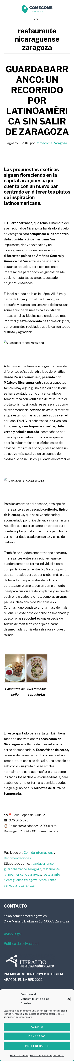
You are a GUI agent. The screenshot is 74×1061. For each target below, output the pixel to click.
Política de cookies (19, 1055)
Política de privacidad (41, 1055)
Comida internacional (39, 852)
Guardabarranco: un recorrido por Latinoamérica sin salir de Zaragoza (37, 100)
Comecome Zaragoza (37, 9)
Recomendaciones (17, 858)
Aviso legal (58, 1055)
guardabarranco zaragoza (22, 869)
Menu (37, 19)
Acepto (37, 1026)
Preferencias (37, 1045)
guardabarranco (42, 863)
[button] (68, 999)
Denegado (37, 1036)
